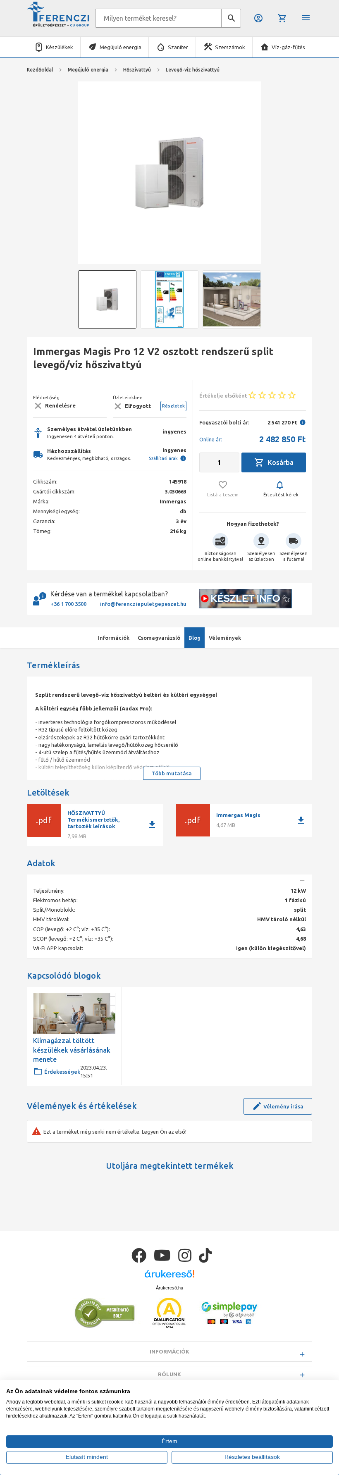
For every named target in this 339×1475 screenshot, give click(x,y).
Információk (169, 1351)
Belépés (259, 18)
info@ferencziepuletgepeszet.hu (143, 604)
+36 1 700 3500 (68, 604)
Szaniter (178, 47)
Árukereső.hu (169, 1287)
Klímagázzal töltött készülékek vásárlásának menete (71, 1050)
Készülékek (59, 47)
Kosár (283, 18)
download (152, 824)
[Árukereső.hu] (169, 1277)
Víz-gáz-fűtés (288, 47)
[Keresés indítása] (231, 18)
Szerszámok (230, 47)
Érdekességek (62, 1072)
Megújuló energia (120, 47)
